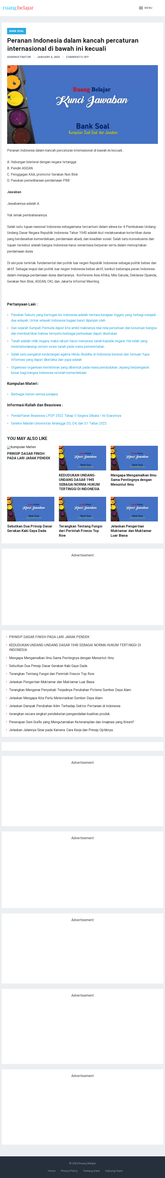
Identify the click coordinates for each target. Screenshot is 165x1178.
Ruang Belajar (87, 1163)
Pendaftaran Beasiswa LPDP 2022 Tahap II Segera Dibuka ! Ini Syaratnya (66, 416)
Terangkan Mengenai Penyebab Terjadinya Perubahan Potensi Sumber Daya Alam (70, 690)
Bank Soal (16, 31)
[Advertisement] (42, 589)
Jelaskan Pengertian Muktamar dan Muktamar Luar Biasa (131, 531)
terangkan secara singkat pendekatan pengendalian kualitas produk (59, 714)
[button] (146, 8)
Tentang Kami (91, 1170)
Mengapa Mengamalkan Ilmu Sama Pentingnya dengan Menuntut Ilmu (133, 480)
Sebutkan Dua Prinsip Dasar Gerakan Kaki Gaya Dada (48, 666)
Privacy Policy (69, 1170)
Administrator (19, 57)
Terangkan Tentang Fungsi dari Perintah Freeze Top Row (80, 531)
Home (51, 1170)
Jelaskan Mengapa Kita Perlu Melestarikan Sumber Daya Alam (55, 698)
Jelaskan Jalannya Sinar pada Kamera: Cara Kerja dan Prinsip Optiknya (61, 730)
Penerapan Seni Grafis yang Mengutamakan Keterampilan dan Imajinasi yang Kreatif (71, 722)
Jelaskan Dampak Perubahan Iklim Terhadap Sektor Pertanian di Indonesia (64, 706)
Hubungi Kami (114, 1170)
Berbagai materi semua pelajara (34, 394)
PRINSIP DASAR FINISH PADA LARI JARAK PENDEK (49, 637)
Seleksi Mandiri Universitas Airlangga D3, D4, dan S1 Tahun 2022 (59, 423)
